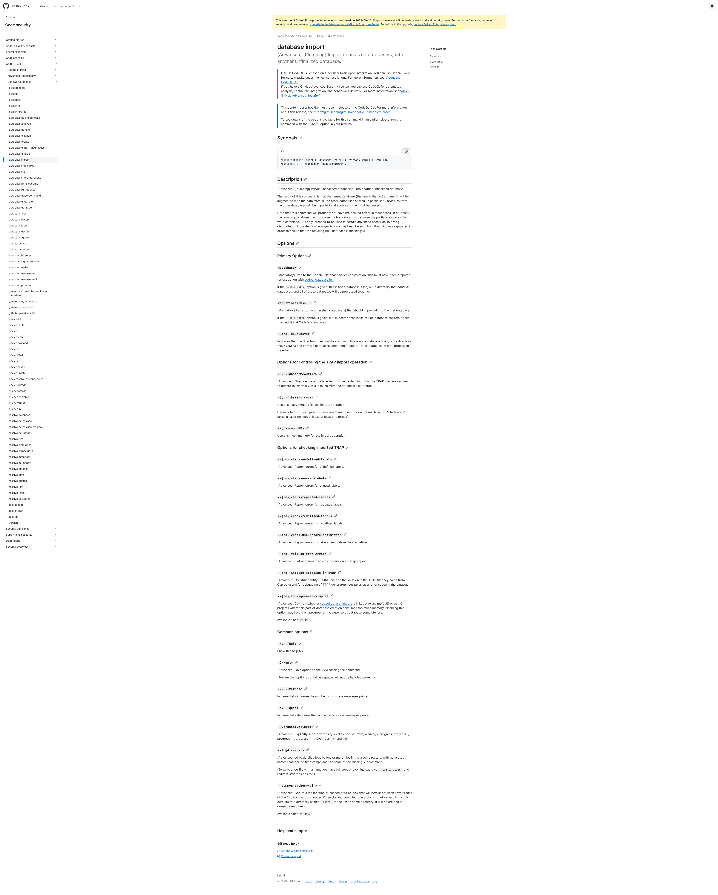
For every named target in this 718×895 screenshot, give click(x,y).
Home (12, 17)
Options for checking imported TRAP (310, 447)
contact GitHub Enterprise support (435, 24)
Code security (18, 25)
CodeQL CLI (305, 35)
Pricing (342, 881)
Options (285, 243)
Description (289, 179)
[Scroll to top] (710, 887)
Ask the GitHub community (297, 850)
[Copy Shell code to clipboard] (406, 151)
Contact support (291, 856)
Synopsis (287, 138)
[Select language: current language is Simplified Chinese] (712, 6)
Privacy (320, 881)
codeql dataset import (336, 603)
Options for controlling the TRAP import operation (322, 362)
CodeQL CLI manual (329, 35)
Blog (374, 881)
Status (331, 881)
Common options (292, 632)
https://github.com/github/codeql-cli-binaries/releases (352, 112)
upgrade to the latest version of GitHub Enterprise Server (344, 24)
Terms (308, 881)
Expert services (359, 881)
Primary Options (292, 256)
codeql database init (319, 279)
